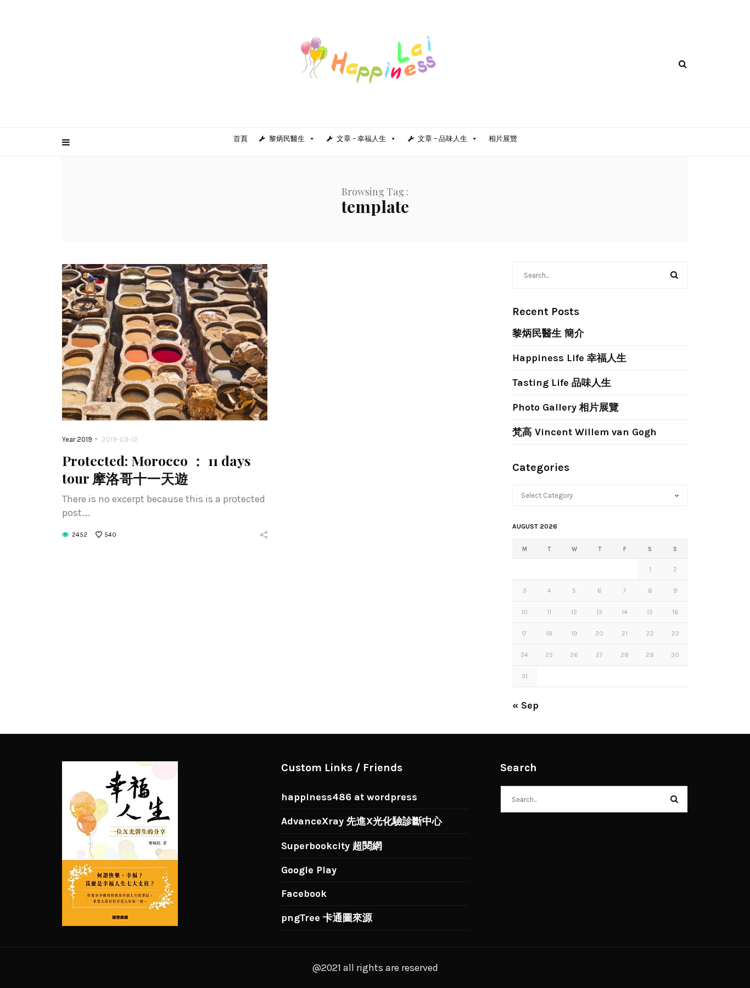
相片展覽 (503, 138)
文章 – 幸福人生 (361, 138)
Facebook (304, 894)
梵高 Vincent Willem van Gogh (584, 432)
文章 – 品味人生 (442, 138)
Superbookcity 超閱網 (331, 846)
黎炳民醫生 (287, 138)
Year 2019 (77, 439)
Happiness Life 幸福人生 (569, 358)
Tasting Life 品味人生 (561, 383)
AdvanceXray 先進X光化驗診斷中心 (361, 821)
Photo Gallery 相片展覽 (565, 407)
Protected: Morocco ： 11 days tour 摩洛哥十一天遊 (156, 469)
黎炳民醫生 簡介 (548, 333)
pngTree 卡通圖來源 (326, 918)
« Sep (525, 705)
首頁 (240, 138)
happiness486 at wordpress (349, 797)
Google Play (309, 870)
